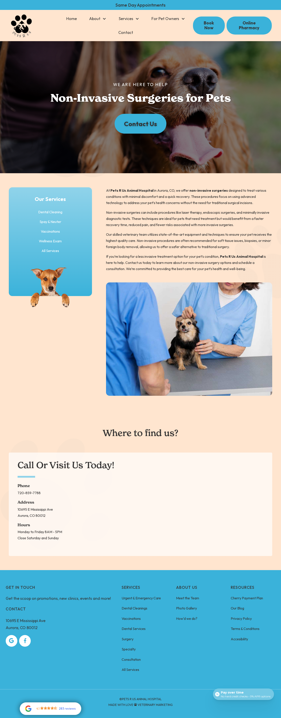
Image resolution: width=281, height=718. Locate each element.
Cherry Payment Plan (247, 598)
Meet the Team (187, 598)
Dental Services (134, 628)
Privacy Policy (241, 618)
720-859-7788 (29, 493)
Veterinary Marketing (155, 705)
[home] (21, 25)
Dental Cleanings (134, 608)
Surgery (127, 639)
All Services (50, 251)
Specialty (129, 649)
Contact (125, 32)
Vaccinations (131, 618)
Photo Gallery (186, 608)
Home (71, 18)
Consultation (131, 659)
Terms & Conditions (245, 628)
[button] (97, 19)
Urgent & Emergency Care (141, 598)
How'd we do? (186, 618)
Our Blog (237, 608)
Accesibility (239, 639)
